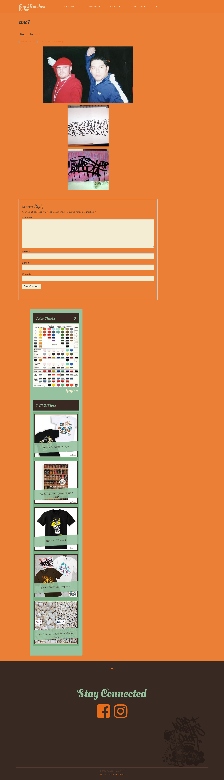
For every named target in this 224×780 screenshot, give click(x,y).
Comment (27, 217)
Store (158, 6)
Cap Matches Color (32, 8)
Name (25, 251)
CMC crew (138, 6)
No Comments (55, 41)
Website (26, 274)
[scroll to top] (112, 668)
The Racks (92, 6)
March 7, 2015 (28, 41)
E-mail (25, 262)
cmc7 (37, 34)
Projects (114, 6)
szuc (41, 41)
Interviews (69, 6)
